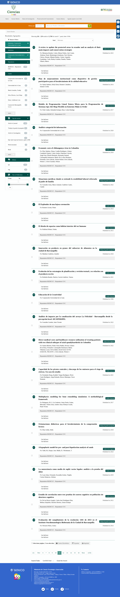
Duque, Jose (52, 450)
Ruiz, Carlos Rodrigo (68, 110)
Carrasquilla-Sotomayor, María (63, 347)
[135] (89, 553)
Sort (54, 40)
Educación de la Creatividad (50, 295)
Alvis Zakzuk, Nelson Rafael (54, 159)
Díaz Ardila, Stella (47, 430)
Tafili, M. (45, 450)
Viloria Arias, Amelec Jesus (54, 404)
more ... (10, 113)
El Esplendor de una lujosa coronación (54, 204)
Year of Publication (17, 175)
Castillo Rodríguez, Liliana (63, 151)
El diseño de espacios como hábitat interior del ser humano (62, 226)
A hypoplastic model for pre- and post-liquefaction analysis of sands (66, 447)
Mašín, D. (60, 450)
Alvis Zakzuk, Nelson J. (62, 352)
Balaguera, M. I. (47, 402)
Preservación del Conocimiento (45, 19)
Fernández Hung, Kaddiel (50, 375)
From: (10, 178)
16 (78, 553)
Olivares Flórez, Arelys (49, 525)
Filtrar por (31, 26)
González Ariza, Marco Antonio (51, 185)
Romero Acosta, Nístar (49, 207)
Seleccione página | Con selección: (43, 543)
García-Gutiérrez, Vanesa (65, 277)
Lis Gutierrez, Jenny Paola (60, 402)
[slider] (9, 184)
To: (20, 178)
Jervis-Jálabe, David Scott (58, 350)
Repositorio (11, 62)
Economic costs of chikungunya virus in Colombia (59, 148)
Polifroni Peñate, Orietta (49, 229)
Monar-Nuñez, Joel (64, 53)
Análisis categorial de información (52, 127)
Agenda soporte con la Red (74, 19)
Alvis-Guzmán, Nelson (53, 161)
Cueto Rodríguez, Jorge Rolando (49, 377)
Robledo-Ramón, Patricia (49, 277)
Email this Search (61, 560)
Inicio (7, 19)
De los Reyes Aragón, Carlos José (52, 500)
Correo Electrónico (63, 543)
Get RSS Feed (46, 560)
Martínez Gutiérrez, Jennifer (50, 254)
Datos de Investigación (28, 19)
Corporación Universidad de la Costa (53, 130)
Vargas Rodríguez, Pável (65, 375)
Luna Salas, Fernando (48, 475)
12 (63, 553)
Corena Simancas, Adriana (48, 477)
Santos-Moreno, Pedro (49, 345)
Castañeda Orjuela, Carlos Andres (50, 153)
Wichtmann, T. (67, 450)
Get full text (44, 71)
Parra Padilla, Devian (62, 345)
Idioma (14, 160)
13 (67, 553)
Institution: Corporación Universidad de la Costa (14, 44)
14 (71, 553)
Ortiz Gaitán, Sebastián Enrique (51, 110)
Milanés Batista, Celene (57, 57)
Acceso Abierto (15, 19)
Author (10, 73)
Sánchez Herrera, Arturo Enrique (61, 502)
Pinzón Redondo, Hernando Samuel (58, 155)
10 (55, 553)
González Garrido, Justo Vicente (52, 322)
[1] (33, 553)
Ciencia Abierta (60, 19)
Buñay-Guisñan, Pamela (58, 59)
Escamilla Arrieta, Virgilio (63, 475)
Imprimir (86, 543)
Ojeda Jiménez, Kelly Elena (50, 84)
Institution (11, 50)
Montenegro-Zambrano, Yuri (58, 55)
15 (75, 553)
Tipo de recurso (16, 118)
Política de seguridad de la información (42, 583)
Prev (38, 553)
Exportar (76, 543)
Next (83, 553)
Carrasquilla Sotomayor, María (49, 157)
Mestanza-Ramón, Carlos (49, 53)
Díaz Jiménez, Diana (48, 151)
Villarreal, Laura (45, 350)
